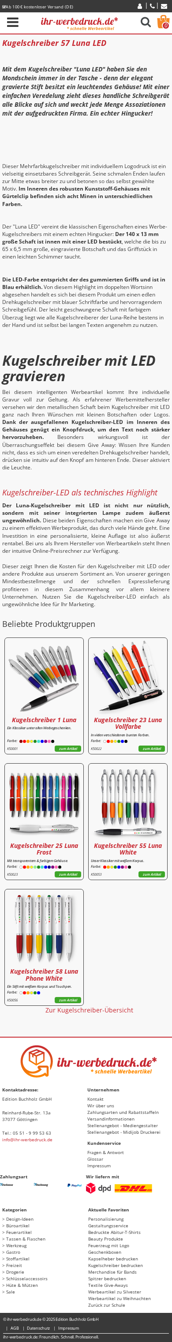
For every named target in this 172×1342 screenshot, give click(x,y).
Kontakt (95, 1099)
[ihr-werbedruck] (79, 22)
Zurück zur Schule (106, 1305)
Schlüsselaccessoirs (27, 1278)
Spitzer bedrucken (107, 1278)
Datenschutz (38, 1328)
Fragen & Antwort (105, 1152)
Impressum (99, 1165)
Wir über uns (100, 1105)
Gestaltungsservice (108, 1225)
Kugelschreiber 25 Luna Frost (44, 848)
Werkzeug (16, 1245)
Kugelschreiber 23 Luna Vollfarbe (128, 723)
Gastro (13, 1252)
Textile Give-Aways (108, 1285)
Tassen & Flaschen (25, 1239)
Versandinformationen (111, 1119)
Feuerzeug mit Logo (108, 1245)
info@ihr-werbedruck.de (27, 1139)
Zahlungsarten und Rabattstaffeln (123, 1112)
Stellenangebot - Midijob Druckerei (124, 1132)
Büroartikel (18, 1225)
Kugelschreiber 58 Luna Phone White (44, 974)
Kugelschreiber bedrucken (115, 1265)
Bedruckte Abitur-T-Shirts (114, 1232)
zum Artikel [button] (68, 748)
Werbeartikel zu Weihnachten (119, 1298)
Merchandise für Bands (112, 1272)
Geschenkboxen (104, 1252)
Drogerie (15, 1272)
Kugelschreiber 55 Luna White (128, 848)
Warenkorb (166, 25)
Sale (10, 1292)
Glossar (95, 1159)
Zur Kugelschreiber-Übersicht (89, 1010)
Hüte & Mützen (22, 1285)
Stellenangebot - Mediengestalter (122, 1125)
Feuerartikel (19, 1232)
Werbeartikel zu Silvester (114, 1292)
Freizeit (14, 1265)
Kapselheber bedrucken (113, 1259)
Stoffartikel (18, 1259)
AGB (15, 1328)
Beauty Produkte (105, 1239)
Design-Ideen (20, 1219)
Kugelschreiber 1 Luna (44, 720)
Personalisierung (105, 1219)
